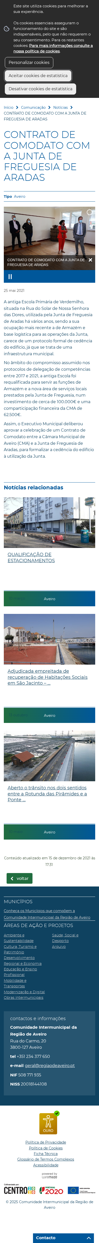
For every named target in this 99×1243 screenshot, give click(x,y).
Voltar (23, 879)
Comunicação (33, 107)
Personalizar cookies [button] (29, 62)
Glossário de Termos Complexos (45, 1159)
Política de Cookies (46, 1148)
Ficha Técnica (46, 1153)
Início (8, 107)
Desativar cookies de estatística (40, 88)
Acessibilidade (45, 1165)
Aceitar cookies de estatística (38, 75)
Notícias (60, 107)
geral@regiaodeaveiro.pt (50, 1065)
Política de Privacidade (45, 1142)
